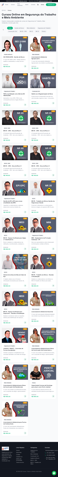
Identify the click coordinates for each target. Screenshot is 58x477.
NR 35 (31, 31)
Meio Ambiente (31, 28)
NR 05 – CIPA (23, 31)
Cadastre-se (51, 4)
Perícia (44, 31)
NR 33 (37, 31)
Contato (33, 4)
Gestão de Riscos (19, 28)
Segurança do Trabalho (44, 28)
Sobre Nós (19, 452)
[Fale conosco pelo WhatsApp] (54, 473)
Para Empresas (20, 4)
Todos (10, 28)
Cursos (13, 4)
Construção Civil (12, 31)
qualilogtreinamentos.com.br (45, 1)
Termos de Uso (20, 462)
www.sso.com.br (23, 1)
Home (6, 4)
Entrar (42, 4)
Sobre (26, 4)
